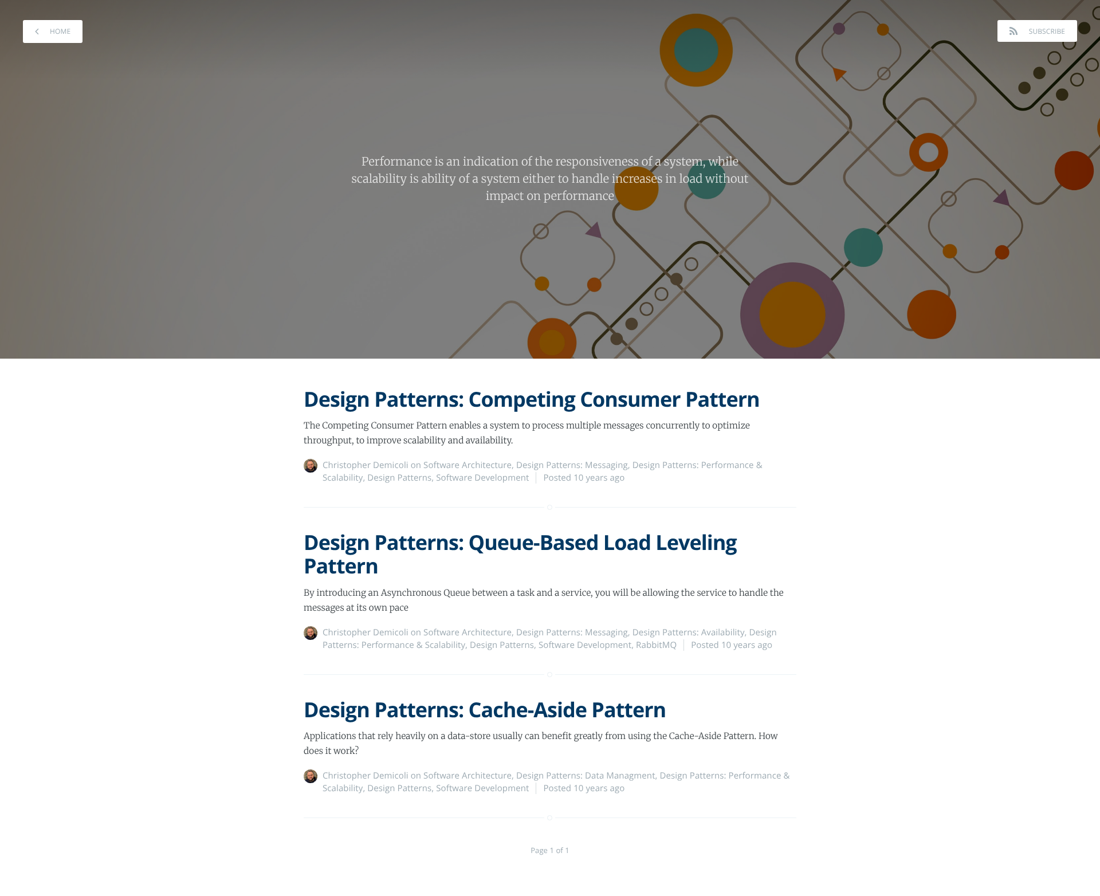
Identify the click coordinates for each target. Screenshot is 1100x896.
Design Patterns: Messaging (572, 465)
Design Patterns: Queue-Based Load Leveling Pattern (520, 554)
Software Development (482, 478)
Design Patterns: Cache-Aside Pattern (485, 709)
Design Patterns (399, 478)
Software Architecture (467, 465)
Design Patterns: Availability (688, 632)
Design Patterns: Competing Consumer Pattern (532, 399)
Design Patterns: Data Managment (585, 775)
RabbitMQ (656, 645)
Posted (583, 478)
